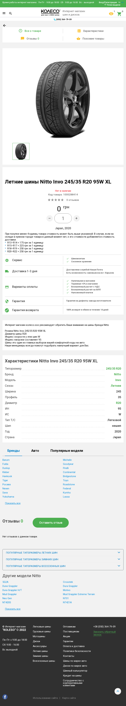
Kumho (67, 492)
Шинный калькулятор (75, 671)
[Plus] (76, 218)
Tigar (5, 480)
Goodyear (68, 464)
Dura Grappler (70, 586)
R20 (118, 403)
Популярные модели (67, 451)
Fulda (5, 464)
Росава (6, 484)
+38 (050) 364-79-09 (104, 626)
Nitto (117, 374)
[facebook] (5, 696)
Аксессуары (40, 646)
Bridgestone (69, 476)
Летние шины (40, 651)
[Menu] (3, 13)
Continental (69, 472)
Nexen (5, 488)
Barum (6, 459)
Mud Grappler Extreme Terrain (79, 594)
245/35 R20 (113, 368)
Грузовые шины (42, 631)
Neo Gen (7, 598)
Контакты (68, 656)
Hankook (7, 476)
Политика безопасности (77, 651)
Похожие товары (93, 38)
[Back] (4, 26)
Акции (66, 636)
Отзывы (33, 38)
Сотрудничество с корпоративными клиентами (73, 683)
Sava (5, 492)
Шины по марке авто (75, 661)
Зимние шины (40, 656)
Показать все (13, 503)
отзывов (72, 200)
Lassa (66, 496)
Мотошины (39, 636)
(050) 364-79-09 (64, 19)
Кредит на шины (72, 675)
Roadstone (69, 484)
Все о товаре (33, 31)
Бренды (13, 451)
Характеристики (93, 31)
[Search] (10, 13)
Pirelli (66, 468)
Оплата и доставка (73, 646)
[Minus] (49, 218)
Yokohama (8, 496)
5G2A (5, 582)
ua (122, 2)
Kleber (5, 472)
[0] (119, 14)
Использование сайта (45, 698)
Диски (36, 641)
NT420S (6, 602)
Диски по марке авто (75, 666)
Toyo (65, 480)
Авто (35, 451)
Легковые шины (42, 626)
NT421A (67, 602)
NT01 (66, 598)
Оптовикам (69, 626)
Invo (118, 380)
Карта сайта (69, 698)
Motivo (66, 590)
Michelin (67, 459)
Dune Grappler (10, 586)
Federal (67, 488)
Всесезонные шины (44, 661)
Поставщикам (71, 631)
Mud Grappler (9, 594)
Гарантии (68, 641)
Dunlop (6, 468)
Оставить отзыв (50, 522)
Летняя (116, 385)
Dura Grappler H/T (12, 590)
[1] (111, 14)
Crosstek (68, 582)
